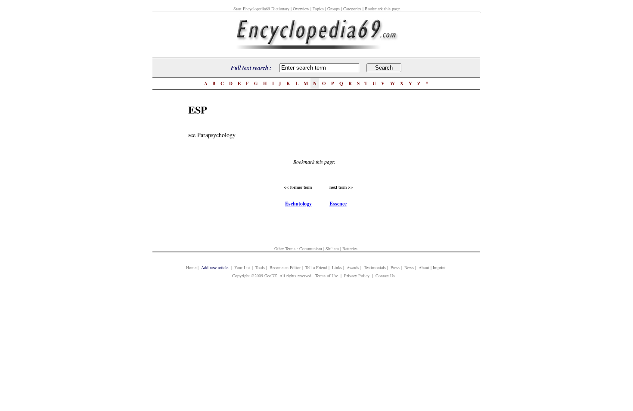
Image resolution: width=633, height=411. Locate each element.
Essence (338, 203)
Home (191, 267)
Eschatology (298, 203)
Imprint (439, 267)
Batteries (349, 248)
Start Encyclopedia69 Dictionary (261, 9)
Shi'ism (332, 248)
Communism (310, 248)
